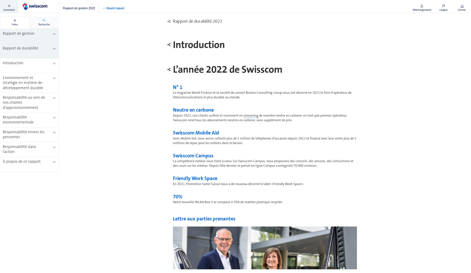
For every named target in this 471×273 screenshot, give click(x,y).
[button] (9, 6)
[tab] (79, 8)
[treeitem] (29, 36)
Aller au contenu (28, 2)
